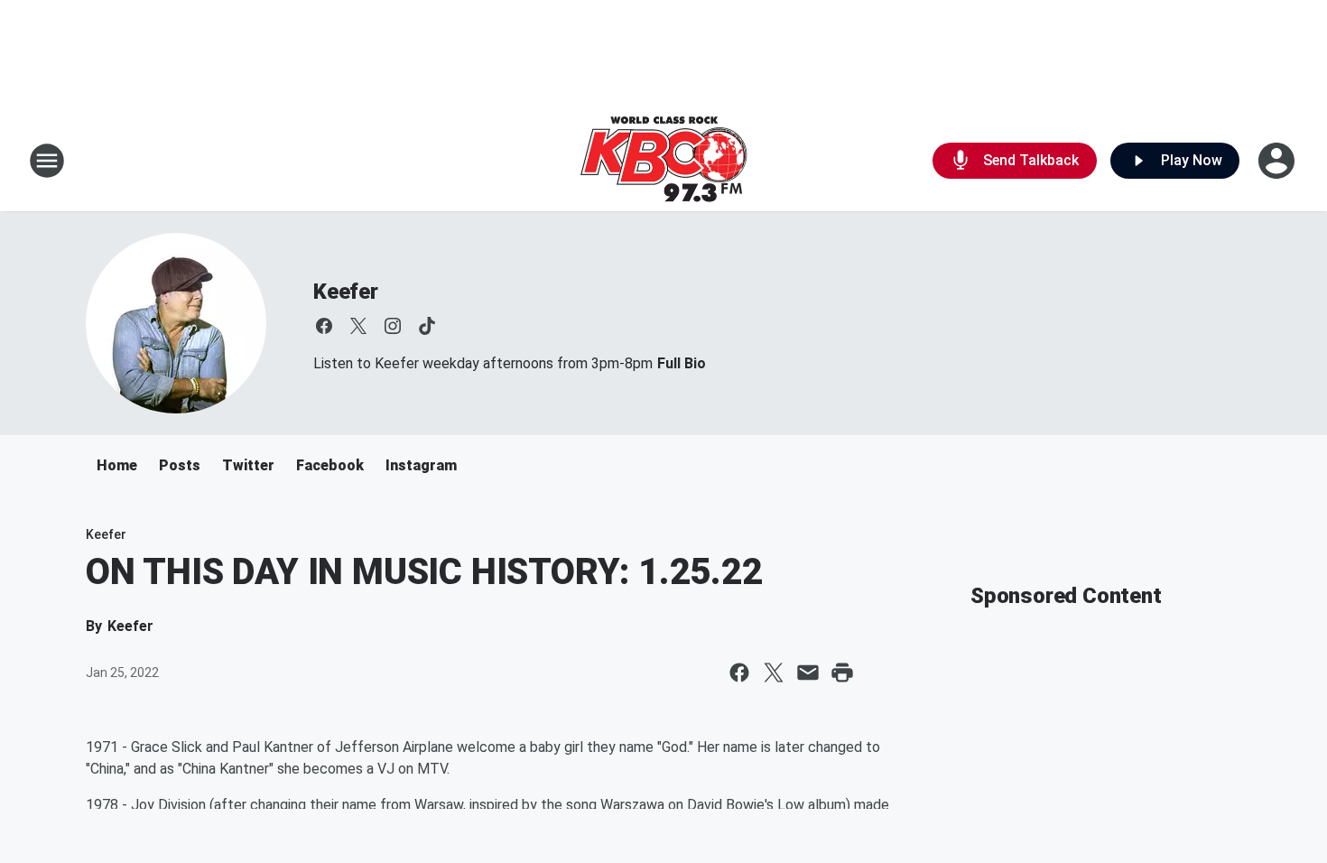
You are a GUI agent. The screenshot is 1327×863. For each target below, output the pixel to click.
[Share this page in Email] (808, 672)
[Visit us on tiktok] (427, 326)
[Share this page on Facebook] (739, 672)
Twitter (248, 465)
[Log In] (1278, 161)
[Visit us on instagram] (393, 326)
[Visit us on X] (358, 326)
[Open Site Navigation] (47, 161)
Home (117, 465)
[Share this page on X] (773, 672)
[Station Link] (663, 161)
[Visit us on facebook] (324, 326)
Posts (179, 465)
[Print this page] (842, 672)
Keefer (345, 291)
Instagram (421, 465)
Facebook (330, 465)
